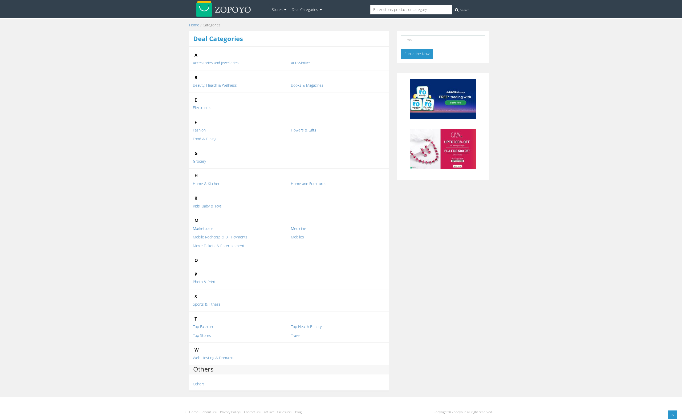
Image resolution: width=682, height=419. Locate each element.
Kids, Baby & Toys (207, 206)
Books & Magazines (307, 85)
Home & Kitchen (206, 183)
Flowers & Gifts (303, 130)
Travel (296, 335)
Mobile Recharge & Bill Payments (220, 237)
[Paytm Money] (443, 98)
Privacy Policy (230, 412)
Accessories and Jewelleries (216, 62)
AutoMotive (300, 62)
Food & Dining (204, 138)
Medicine (298, 228)
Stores (278, 9)
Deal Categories (305, 9)
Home (194, 24)
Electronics (202, 107)
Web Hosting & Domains (213, 357)
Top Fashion (203, 326)
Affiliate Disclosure (277, 412)
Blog (298, 412)
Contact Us (252, 412)
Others (199, 383)
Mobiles (297, 237)
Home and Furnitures (308, 183)
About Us (209, 412)
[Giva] (443, 148)
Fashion (199, 130)
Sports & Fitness (207, 304)
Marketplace (203, 228)
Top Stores (202, 335)
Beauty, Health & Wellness (215, 85)
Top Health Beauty (306, 326)
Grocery (199, 161)
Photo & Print (204, 281)
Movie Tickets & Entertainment (218, 245)
